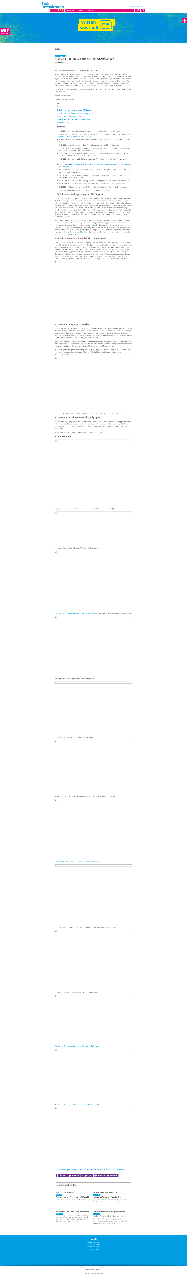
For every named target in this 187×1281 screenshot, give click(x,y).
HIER (129, 613)
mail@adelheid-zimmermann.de (95, 1254)
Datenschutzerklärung (97, 1273)
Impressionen (64, 123)
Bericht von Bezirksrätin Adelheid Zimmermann (76, 113)
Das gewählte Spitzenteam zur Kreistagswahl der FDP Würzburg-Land (80, 862)
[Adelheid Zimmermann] (53, 11)
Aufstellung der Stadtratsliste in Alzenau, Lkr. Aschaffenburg (77, 1104)
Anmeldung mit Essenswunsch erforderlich (75, 136)
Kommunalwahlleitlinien (79, 232)
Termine (62, 107)
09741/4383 (95, 1249)
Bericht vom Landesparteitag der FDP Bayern (75, 110)
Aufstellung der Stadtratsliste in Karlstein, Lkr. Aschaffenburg (77, 1046)
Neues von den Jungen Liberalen (71, 116)
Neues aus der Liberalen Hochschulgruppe (74, 119)
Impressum (87, 1273)
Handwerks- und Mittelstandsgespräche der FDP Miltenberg (77, 613)
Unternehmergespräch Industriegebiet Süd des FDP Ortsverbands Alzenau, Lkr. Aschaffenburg (89, 1170)
